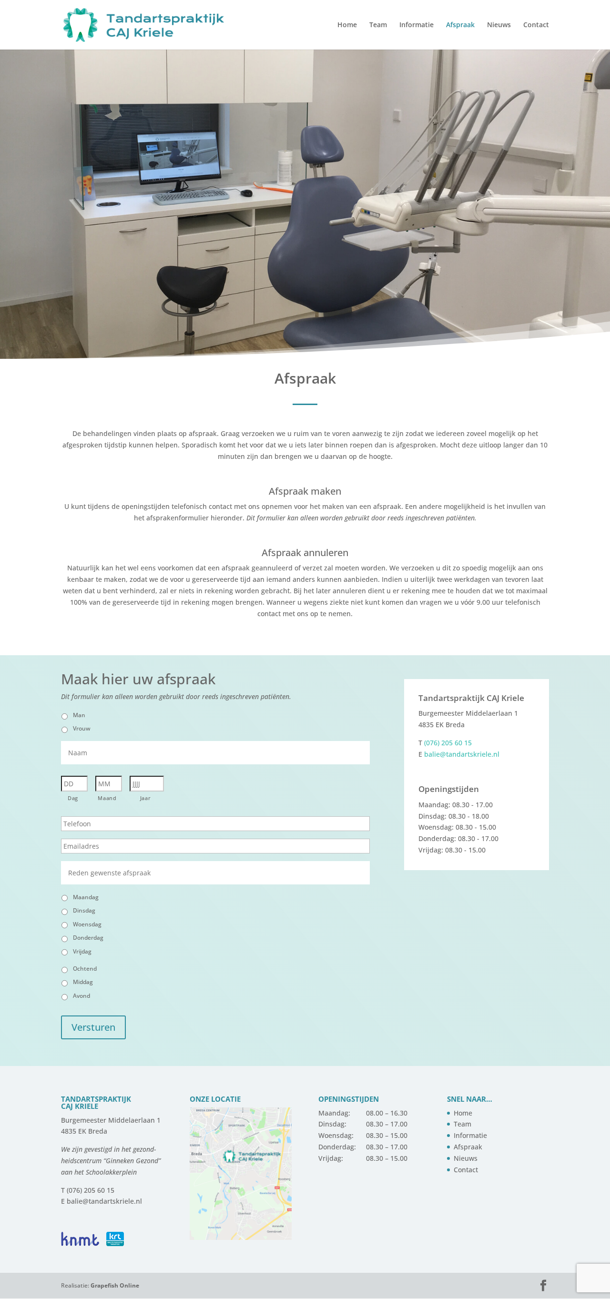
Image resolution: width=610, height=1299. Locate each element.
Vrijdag (82, 951)
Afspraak (460, 25)
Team (378, 25)
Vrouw (82, 728)
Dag (73, 798)
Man (79, 715)
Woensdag (87, 924)
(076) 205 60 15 (448, 742)
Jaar (145, 798)
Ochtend (85, 968)
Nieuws (499, 25)
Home (347, 25)
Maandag (86, 897)
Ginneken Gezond (132, 1160)
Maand (107, 798)
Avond (81, 996)
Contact (536, 25)
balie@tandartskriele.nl (461, 754)
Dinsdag (84, 910)
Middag (83, 982)
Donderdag (88, 938)
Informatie (416, 25)
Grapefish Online (115, 1285)
